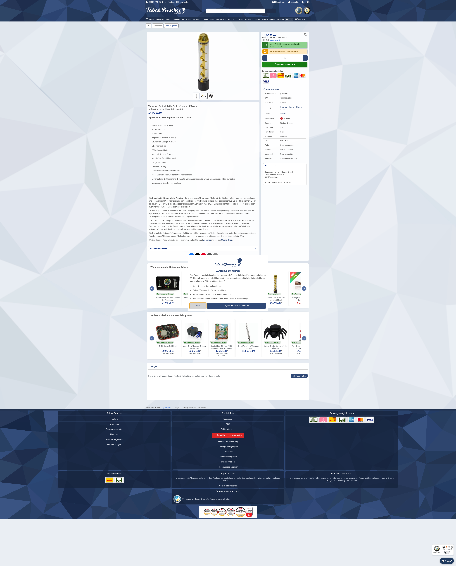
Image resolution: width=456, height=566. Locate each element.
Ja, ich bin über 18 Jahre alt (236, 306)
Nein (198, 306)
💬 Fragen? (447, 561)
